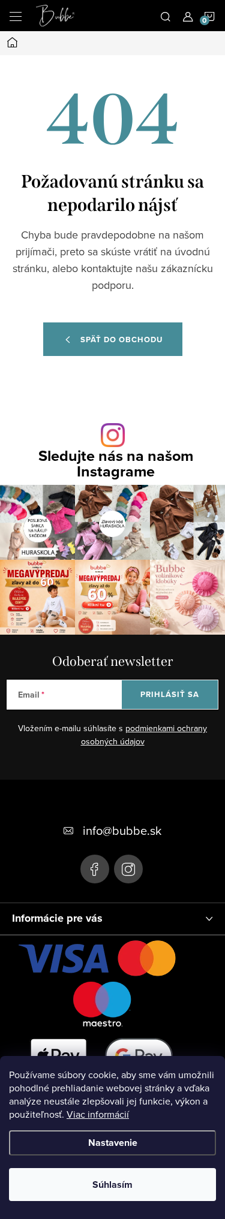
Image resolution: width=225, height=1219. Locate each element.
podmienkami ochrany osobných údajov (144, 734)
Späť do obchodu (121, 339)
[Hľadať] (165, 15)
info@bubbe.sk (122, 830)
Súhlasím (112, 1184)
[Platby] (102, 1025)
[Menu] (15, 15)
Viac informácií (98, 1114)
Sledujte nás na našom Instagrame (115, 463)
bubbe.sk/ (128, 869)
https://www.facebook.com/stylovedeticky (94, 869)
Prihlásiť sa (169, 694)
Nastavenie (112, 1142)
